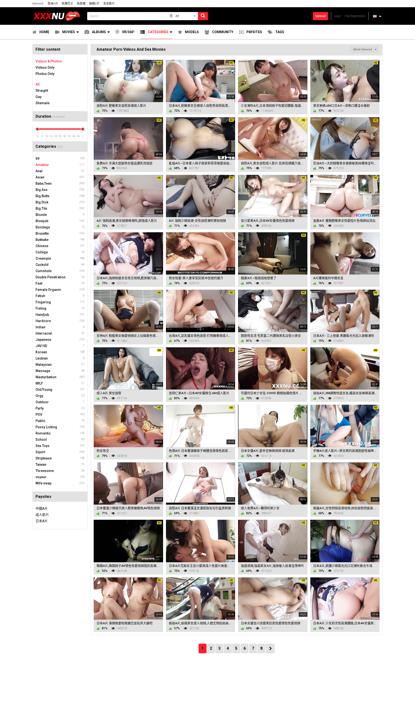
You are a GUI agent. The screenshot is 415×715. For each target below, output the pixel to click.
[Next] (270, 648)
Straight (42, 90)
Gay (39, 97)
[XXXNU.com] (58, 16)
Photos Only (45, 74)
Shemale (42, 103)
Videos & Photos (49, 61)
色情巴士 (67, 3)
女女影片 (109, 3)
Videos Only (45, 67)
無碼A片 (94, 3)
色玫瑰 (81, 3)
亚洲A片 (53, 3)
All (38, 84)
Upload (320, 16)
